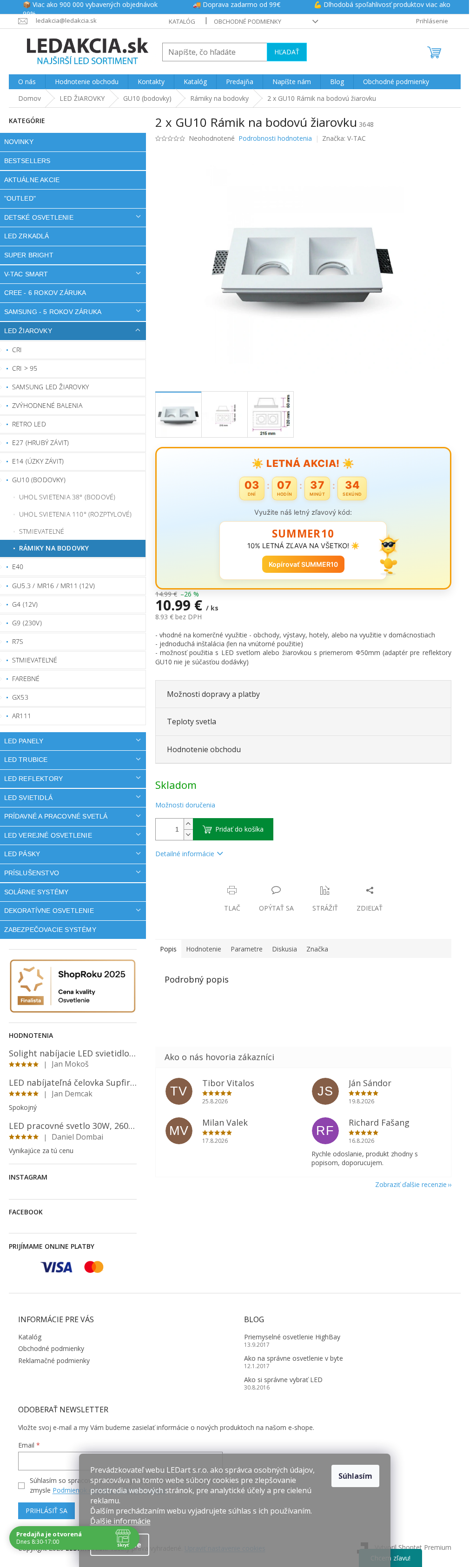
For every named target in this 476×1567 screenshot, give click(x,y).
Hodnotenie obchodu (204, 749)
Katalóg (182, 21)
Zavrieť (218, 880)
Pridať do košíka (239, 829)
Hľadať (286, 51)
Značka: (344, 138)
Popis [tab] (168, 948)
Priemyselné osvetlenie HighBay (292, 1336)
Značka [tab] (317, 948)
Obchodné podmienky (247, 21)
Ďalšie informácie (120, 1521)
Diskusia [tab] (284, 948)
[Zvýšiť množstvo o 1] (188, 824)
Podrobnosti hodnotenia (275, 138)
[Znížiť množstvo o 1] (188, 834)
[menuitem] (27, 81)
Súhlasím (355, 1476)
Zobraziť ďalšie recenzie (411, 1184)
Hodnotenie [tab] (203, 948)
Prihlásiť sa (46, 1510)
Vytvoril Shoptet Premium (413, 1547)
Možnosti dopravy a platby (213, 694)
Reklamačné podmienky (54, 1360)
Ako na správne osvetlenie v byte (293, 1358)
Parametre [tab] (247, 948)
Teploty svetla (191, 721)
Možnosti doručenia (185, 804)
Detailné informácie (184, 853)
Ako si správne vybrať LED (283, 1379)
